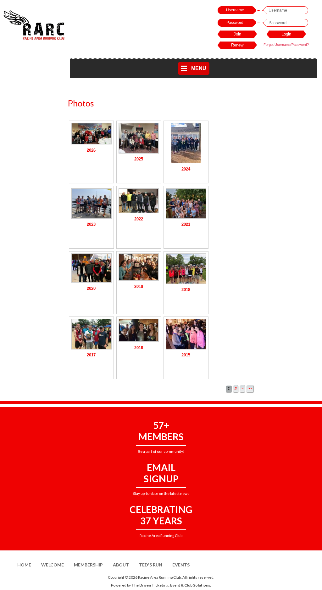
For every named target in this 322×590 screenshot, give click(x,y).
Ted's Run (150, 564)
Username (235, 10)
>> (250, 389)
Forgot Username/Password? (286, 44)
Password (234, 22)
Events (181, 564)
